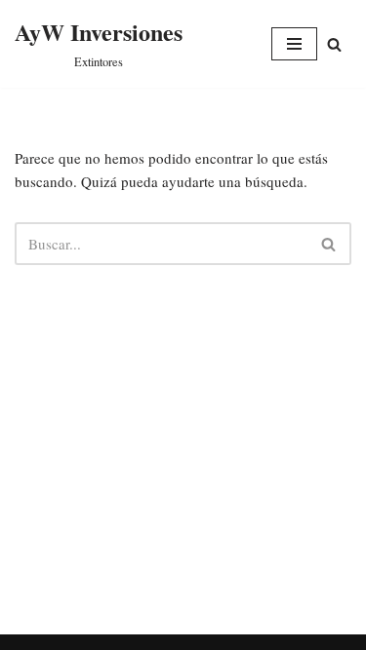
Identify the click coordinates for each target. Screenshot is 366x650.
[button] (334, 44)
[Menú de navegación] (294, 43)
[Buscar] (329, 243)
